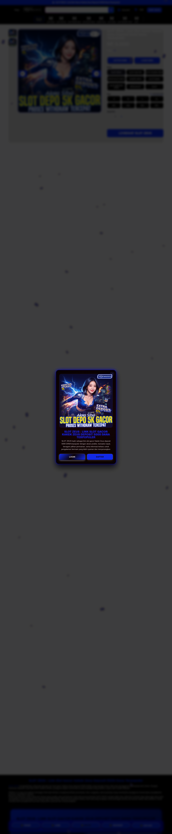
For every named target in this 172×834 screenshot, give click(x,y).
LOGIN (72, 457)
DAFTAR (100, 457)
